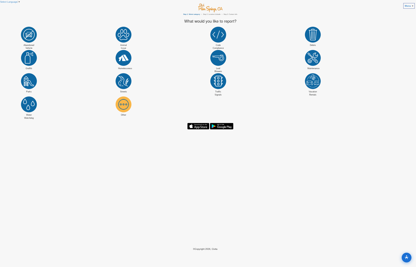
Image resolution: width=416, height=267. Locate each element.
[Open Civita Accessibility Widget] (406, 257)
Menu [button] (408, 6)
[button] (10, 1)
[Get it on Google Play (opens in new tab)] (221, 126)
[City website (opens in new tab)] (210, 8)
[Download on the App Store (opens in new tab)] (198, 126)
